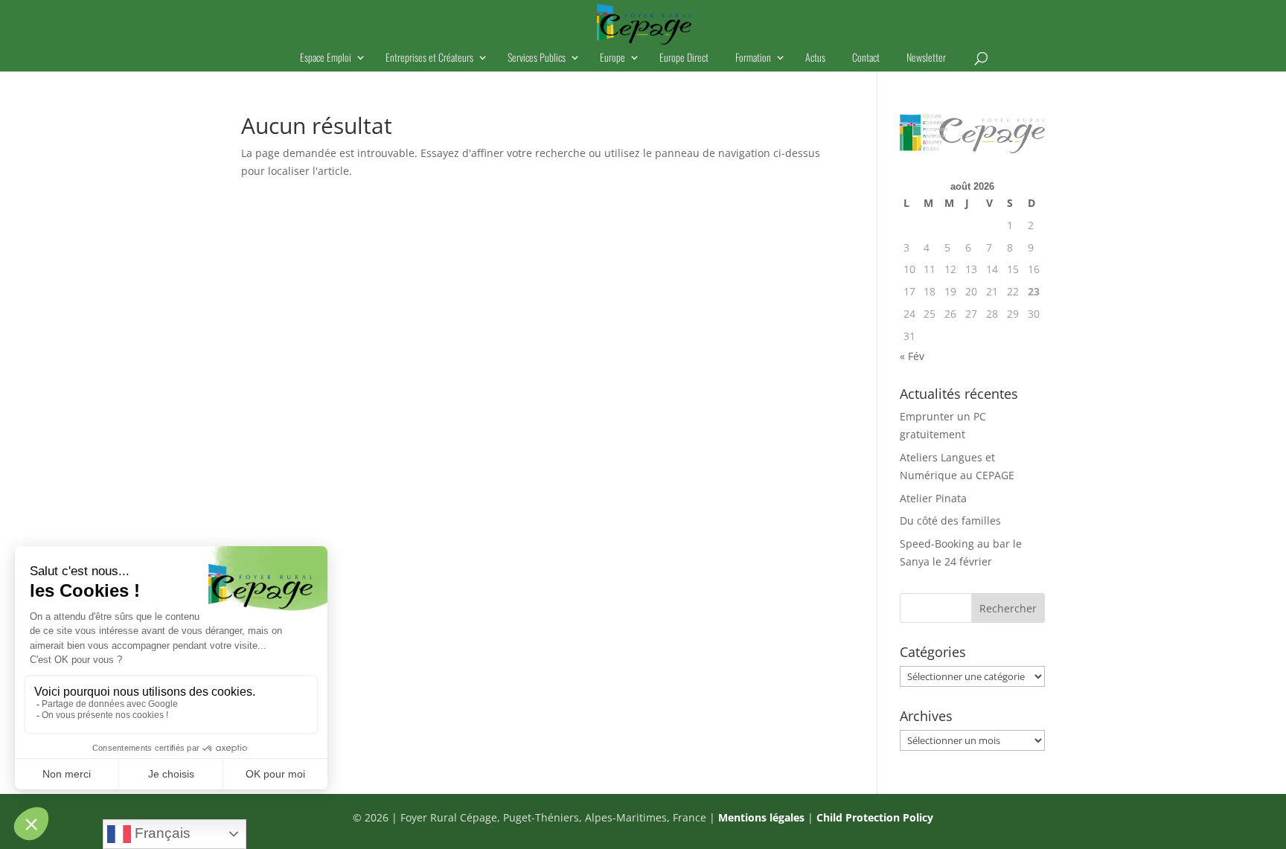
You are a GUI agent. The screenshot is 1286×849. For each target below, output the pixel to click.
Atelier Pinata (933, 498)
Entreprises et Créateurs (429, 58)
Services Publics (537, 58)
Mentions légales (761, 817)
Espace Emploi (325, 58)
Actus (815, 58)
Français (161, 833)
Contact (866, 58)
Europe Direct (683, 58)
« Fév (912, 356)
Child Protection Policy (874, 817)
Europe (612, 58)
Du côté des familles (950, 520)
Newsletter (926, 58)
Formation (753, 58)
